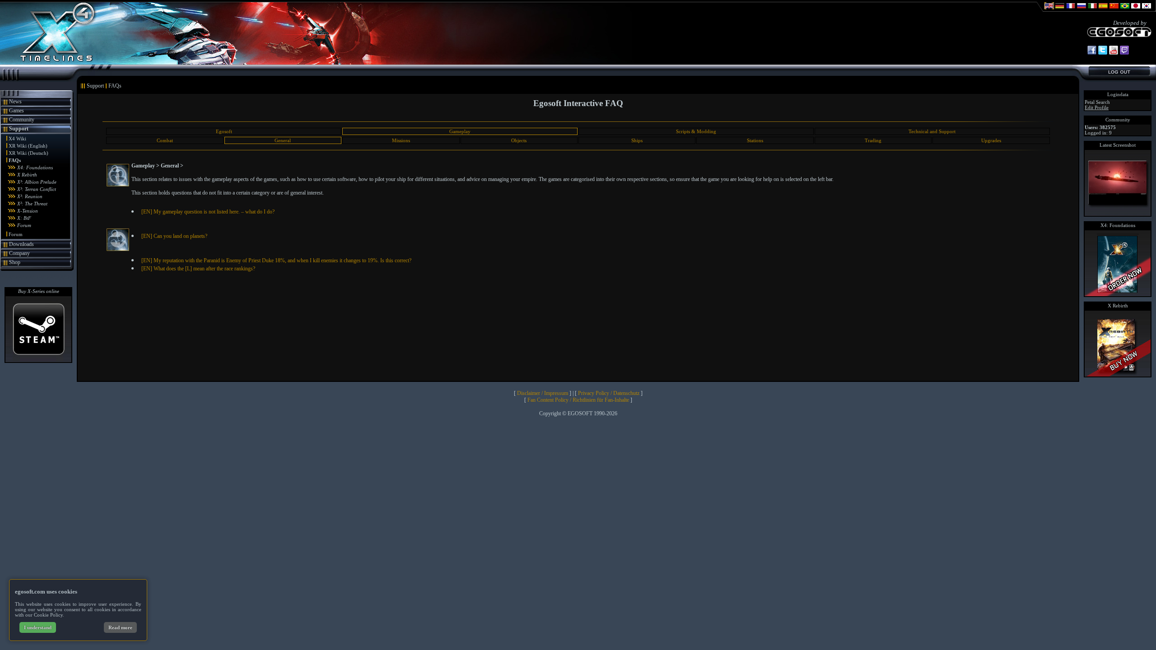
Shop (14, 262)
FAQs (15, 160)
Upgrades (991, 140)
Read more (120, 627)
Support (18, 128)
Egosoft (224, 131)
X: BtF (24, 218)
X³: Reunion (29, 196)
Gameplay (460, 131)
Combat (165, 140)
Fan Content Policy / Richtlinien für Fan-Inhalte (578, 400)
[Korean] (1146, 10)
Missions (401, 140)
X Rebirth (27, 174)
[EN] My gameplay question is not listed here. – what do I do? (208, 212)
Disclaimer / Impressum (542, 393)
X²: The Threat (32, 203)
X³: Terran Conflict (36, 189)
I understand (37, 627)
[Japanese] (1135, 10)
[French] (1070, 10)
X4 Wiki (17, 138)
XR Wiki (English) (28, 146)
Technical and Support (932, 131)
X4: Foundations (35, 167)
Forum (24, 225)
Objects (519, 140)
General (283, 140)
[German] (1059, 10)
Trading (873, 140)
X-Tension (27, 211)
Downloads (21, 244)
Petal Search (1097, 102)
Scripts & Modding (696, 131)
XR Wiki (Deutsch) (28, 153)
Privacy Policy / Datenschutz (608, 393)
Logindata (1117, 94)
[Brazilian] (1124, 10)
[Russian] (1081, 10)
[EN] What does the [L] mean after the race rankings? (198, 268)
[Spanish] (1103, 10)
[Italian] (1092, 10)
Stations (755, 140)
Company (19, 253)
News (15, 101)
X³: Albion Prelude (36, 182)
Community (21, 119)
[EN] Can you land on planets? (174, 236)
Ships (637, 140)
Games (16, 110)
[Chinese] (1114, 10)
